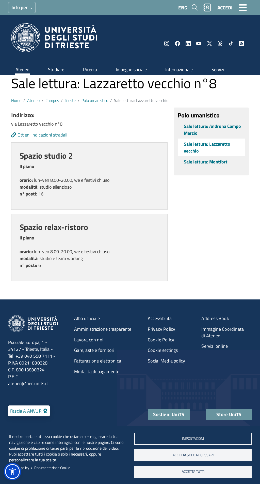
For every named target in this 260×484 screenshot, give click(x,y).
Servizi (218, 69)
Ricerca (90, 69)
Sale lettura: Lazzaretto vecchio (207, 147)
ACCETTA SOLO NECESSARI (193, 455)
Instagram (167, 43)
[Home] (54, 39)
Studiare (56, 69)
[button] (12, 471)
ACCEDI (224, 7)
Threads (220, 43)
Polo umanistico (95, 100)
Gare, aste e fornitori (94, 350)
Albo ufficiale (87, 318)
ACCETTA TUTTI (193, 471)
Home (16, 100)
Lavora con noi (88, 339)
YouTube (199, 43)
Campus (52, 100)
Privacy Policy (161, 329)
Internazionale (179, 69)
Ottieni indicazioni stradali (42, 134)
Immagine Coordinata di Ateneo (222, 332)
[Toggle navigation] (243, 7)
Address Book (215, 318)
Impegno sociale (131, 69)
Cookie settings (163, 350)
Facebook (177, 43)
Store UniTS (228, 414)
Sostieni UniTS (168, 414)
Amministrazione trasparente (102, 329)
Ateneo (22, 69)
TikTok (231, 43)
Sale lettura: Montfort (206, 161)
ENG (182, 7)
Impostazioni (193, 438)
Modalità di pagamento (97, 371)
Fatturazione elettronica (97, 360)
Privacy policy (19, 467)
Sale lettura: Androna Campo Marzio (212, 130)
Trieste (70, 100)
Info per (20, 7)
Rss (241, 43)
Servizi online (214, 346)
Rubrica (207, 7)
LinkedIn (188, 43)
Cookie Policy (161, 339)
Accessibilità (160, 318)
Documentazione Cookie (52, 467)
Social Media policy (166, 360)
